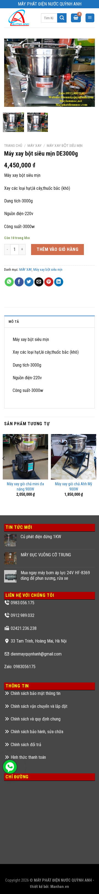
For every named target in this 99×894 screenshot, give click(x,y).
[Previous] (13, 73)
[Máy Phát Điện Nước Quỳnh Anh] (18, 18)
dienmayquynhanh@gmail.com (36, 654)
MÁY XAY (35, 145)
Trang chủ (13, 145)
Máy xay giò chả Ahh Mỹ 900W (73, 487)
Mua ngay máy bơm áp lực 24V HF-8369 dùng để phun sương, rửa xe (55, 575)
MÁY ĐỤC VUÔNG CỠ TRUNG (46, 554)
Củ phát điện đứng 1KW (41, 536)
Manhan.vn (59, 886)
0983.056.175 (22, 602)
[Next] (86, 73)
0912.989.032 (22, 615)
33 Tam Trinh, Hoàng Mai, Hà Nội (39, 641)
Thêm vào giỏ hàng (57, 249)
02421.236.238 (24, 628)
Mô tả (14, 321)
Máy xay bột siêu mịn (64, 145)
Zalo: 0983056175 (19, 666)
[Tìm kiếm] (62, 18)
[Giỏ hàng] (76, 18)
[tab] (49, 321)
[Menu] (90, 18)
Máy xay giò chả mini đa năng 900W (25, 487)
